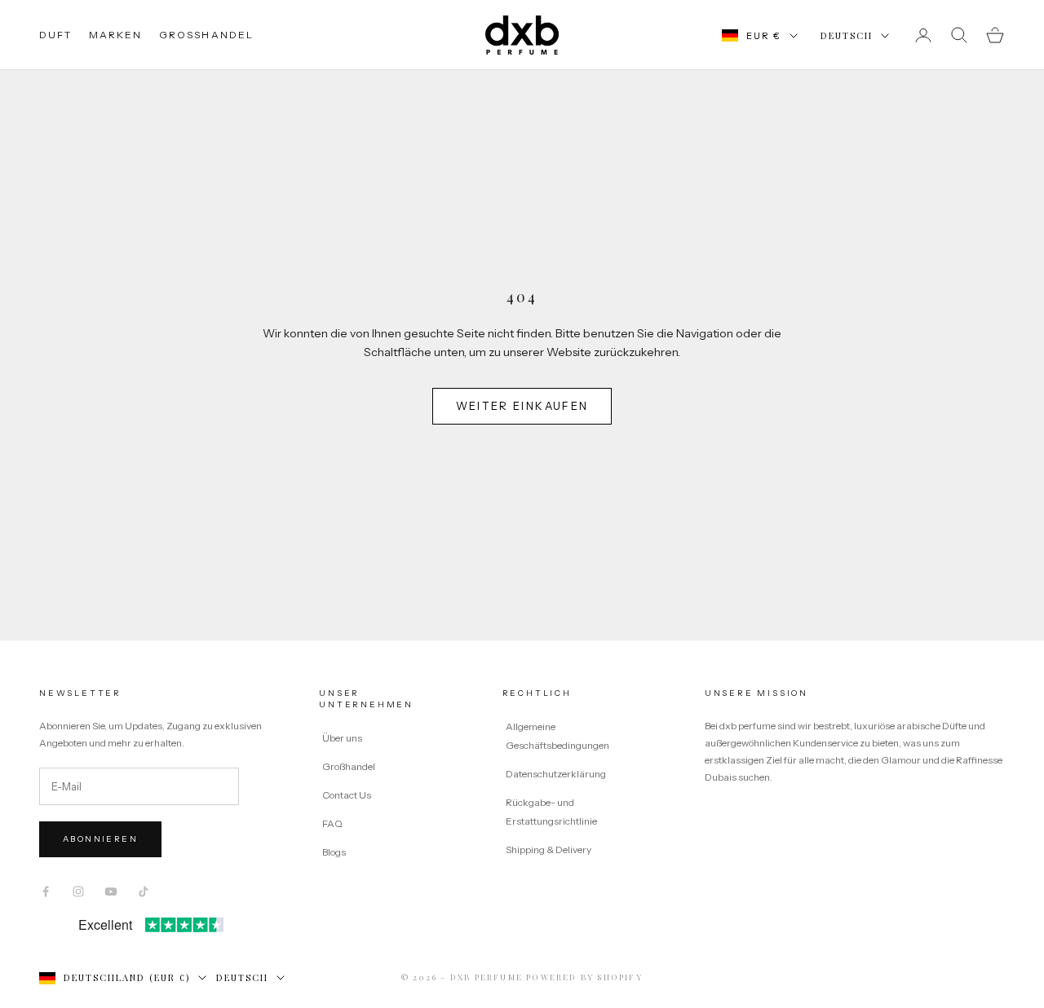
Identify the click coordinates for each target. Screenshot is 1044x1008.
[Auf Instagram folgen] (78, 891)
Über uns (342, 738)
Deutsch (847, 35)
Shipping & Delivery (548, 849)
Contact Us (346, 795)
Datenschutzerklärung (556, 774)
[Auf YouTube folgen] (110, 891)
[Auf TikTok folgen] (143, 891)
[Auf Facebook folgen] (45, 891)
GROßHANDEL (206, 35)
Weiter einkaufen (522, 405)
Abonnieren (100, 839)
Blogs (334, 852)
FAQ (332, 823)
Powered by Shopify (584, 977)
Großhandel (348, 766)
